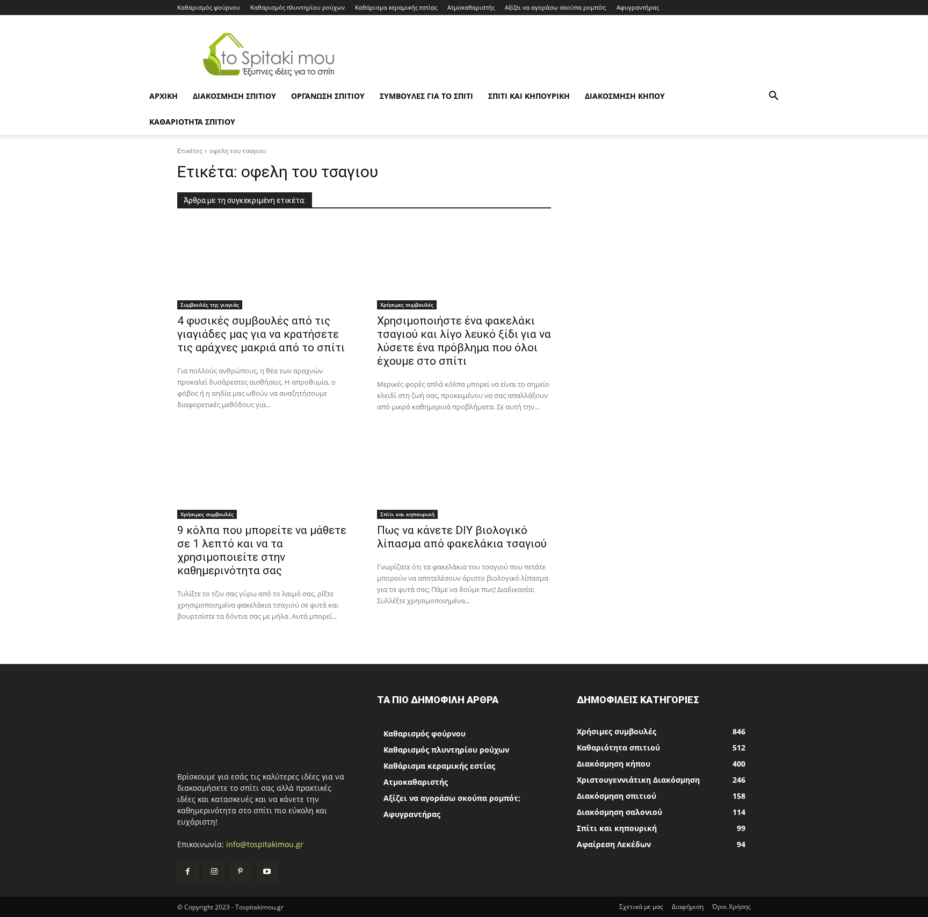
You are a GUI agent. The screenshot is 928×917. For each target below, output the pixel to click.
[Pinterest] (240, 871)
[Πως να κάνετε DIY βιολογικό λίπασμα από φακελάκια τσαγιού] (464, 475)
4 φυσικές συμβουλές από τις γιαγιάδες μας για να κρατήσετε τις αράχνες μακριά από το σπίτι (261, 334)
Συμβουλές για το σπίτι (426, 96)
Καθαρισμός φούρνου (208, 7)
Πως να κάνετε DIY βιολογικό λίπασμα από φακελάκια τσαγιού (462, 537)
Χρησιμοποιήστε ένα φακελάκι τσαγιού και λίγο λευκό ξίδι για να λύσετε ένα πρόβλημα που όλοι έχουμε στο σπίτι (464, 340)
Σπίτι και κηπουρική (529, 96)
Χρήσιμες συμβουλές (406, 304)
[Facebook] (187, 871)
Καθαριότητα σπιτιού (192, 122)
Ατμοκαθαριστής (471, 7)
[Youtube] (267, 871)
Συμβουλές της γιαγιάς (209, 304)
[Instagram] (214, 871)
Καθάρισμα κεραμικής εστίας (396, 7)
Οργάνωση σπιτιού (328, 96)
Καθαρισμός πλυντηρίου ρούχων (297, 7)
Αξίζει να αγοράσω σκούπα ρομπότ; (555, 7)
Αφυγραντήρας (638, 7)
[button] (773, 97)
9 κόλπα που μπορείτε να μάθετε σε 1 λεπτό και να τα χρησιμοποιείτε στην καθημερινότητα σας (261, 550)
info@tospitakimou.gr (264, 844)
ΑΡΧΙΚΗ (163, 96)
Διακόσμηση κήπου (625, 96)
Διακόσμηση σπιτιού (234, 96)
